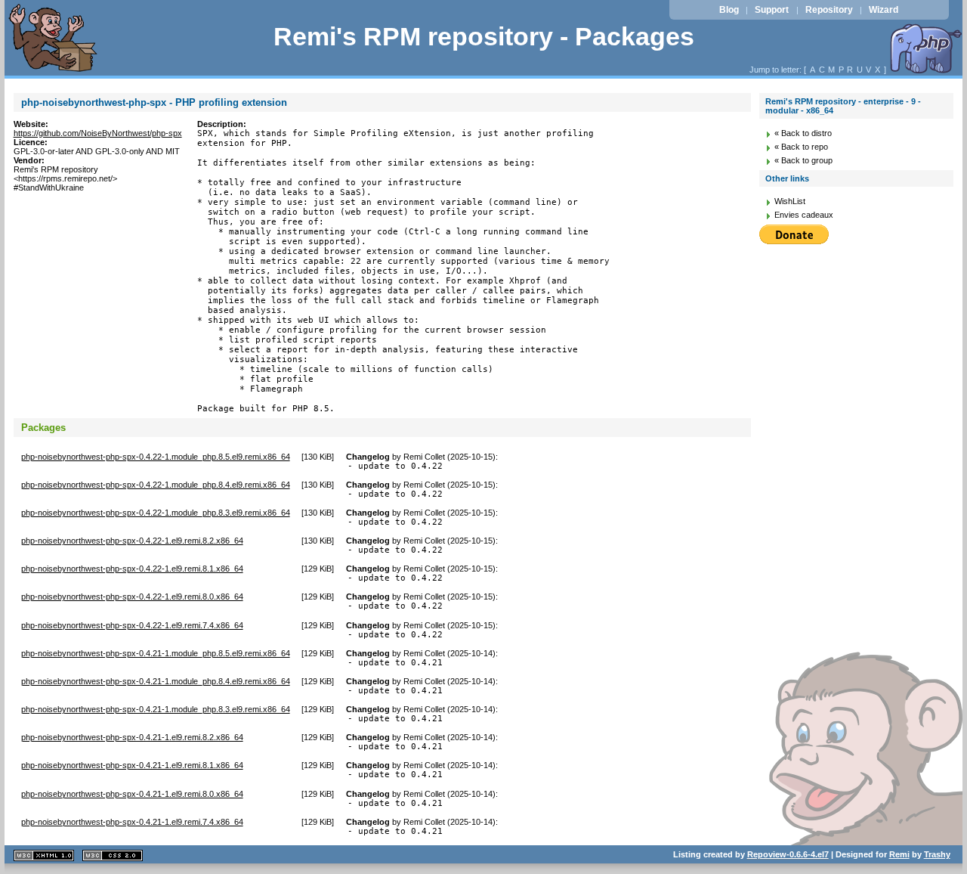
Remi (899, 854)
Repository (829, 10)
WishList (789, 201)
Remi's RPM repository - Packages (483, 37)
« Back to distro (803, 133)
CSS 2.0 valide (112, 855)
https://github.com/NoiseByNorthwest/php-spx (98, 133)
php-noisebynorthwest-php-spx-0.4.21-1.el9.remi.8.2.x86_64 (132, 737)
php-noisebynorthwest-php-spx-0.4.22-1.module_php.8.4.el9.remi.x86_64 (155, 484)
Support (772, 10)
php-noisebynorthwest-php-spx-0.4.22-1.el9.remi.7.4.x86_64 (132, 625)
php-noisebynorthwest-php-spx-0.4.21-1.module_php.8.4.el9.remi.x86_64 (155, 681)
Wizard (883, 10)
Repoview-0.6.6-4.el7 (788, 854)
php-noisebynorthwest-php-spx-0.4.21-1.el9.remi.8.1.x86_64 (132, 765)
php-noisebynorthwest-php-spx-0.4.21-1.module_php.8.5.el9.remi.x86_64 (155, 653)
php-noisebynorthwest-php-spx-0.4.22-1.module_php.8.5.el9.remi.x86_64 (155, 456)
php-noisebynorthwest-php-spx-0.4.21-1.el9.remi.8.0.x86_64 (132, 793)
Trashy (937, 854)
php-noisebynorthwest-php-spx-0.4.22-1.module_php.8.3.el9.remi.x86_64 (155, 512)
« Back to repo (801, 146)
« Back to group (803, 160)
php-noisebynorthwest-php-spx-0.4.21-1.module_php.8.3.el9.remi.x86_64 (155, 709)
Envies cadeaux (803, 214)
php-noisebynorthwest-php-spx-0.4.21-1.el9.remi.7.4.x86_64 (132, 821)
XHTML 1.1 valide (44, 855)
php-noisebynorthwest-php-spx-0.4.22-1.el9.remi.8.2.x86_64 (132, 540)
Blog (729, 10)
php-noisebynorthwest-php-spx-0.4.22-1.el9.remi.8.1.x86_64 (132, 568)
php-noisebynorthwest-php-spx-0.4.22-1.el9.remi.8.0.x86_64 (132, 596)
